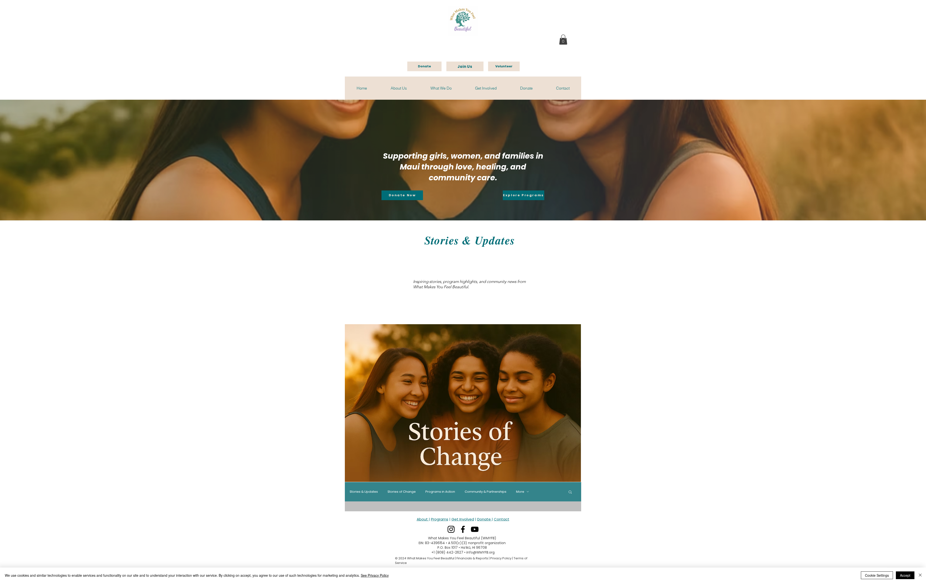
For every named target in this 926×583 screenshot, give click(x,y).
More (520, 492)
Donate (484, 519)
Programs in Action (440, 492)
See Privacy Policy (375, 575)
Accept (905, 575)
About (423, 519)
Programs (439, 519)
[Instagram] (451, 529)
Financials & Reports (472, 558)
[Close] (920, 575)
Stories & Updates (364, 492)
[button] (563, 40)
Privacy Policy (500, 558)
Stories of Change (402, 492)
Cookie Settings (877, 575)
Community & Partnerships (485, 492)
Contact (501, 519)
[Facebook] (463, 529)
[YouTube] (474, 529)
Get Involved (462, 519)
